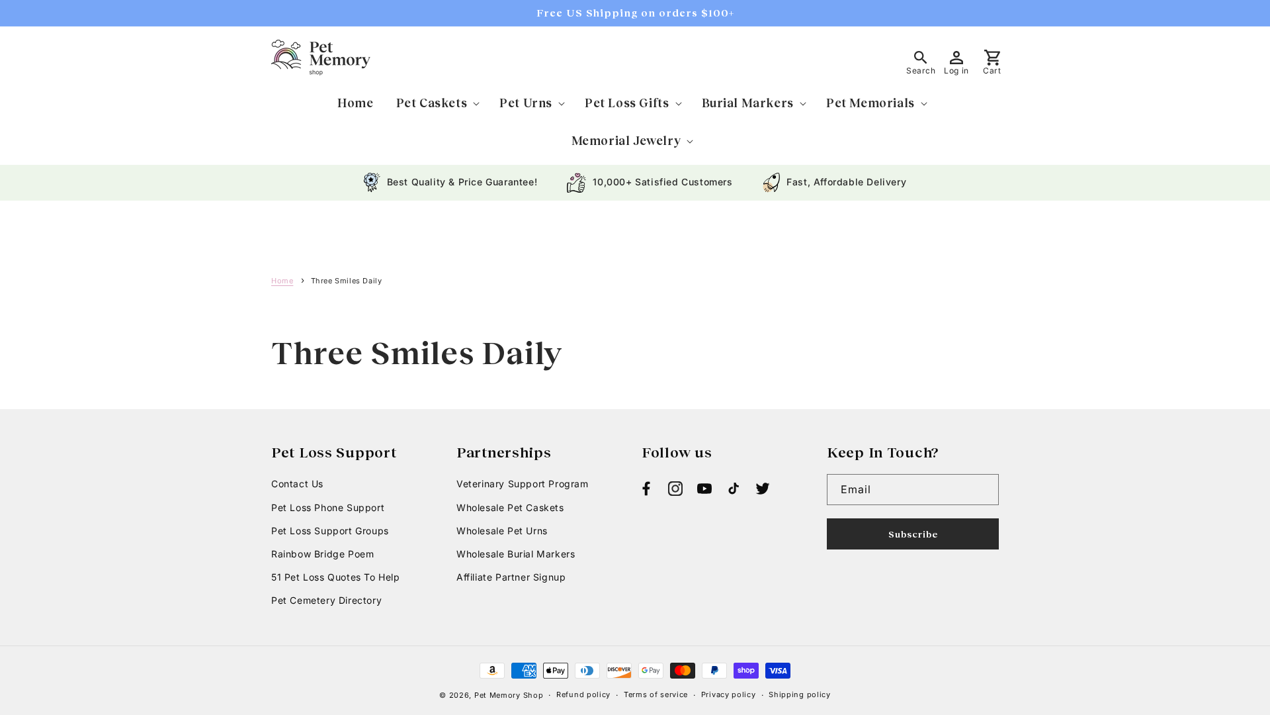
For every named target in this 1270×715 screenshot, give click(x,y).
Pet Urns (525, 102)
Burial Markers (748, 102)
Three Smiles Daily (346, 280)
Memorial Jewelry (626, 140)
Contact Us (297, 483)
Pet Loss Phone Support (327, 507)
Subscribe (913, 534)
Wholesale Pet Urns (502, 530)
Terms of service (656, 694)
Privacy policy (728, 694)
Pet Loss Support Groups (330, 530)
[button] (437, 103)
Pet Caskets (432, 102)
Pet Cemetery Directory (326, 600)
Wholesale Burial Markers (515, 553)
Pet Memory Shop (509, 695)
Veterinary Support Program (522, 483)
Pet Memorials (870, 102)
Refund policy (583, 694)
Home (282, 280)
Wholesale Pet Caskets (510, 507)
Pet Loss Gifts (627, 102)
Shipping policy (800, 694)
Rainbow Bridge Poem (322, 553)
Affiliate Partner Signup (511, 577)
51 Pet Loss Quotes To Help (335, 577)
